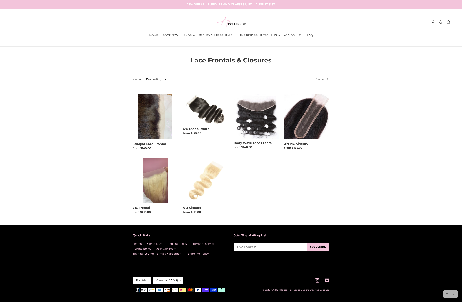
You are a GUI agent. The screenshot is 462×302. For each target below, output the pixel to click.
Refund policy (142, 248)
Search (137, 243)
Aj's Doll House (279, 289)
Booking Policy (177, 243)
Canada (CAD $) (167, 280)
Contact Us (154, 243)
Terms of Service (204, 243)
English (141, 280)
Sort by (137, 79)
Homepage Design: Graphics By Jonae (308, 289)
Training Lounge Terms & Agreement (157, 253)
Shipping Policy (198, 253)
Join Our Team (166, 248)
